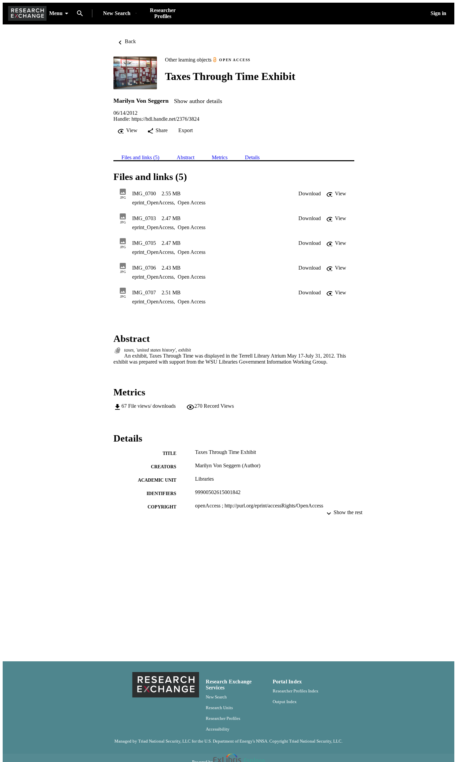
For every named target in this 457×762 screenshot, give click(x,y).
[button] (310, 194)
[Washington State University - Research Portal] (27, 13)
